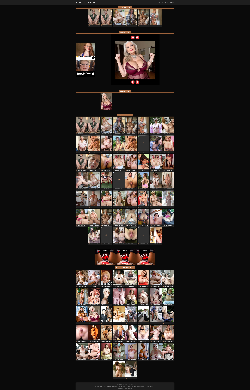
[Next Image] (137, 37)
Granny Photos (85, 2)
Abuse (119, 388)
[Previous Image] (133, 37)
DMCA (122, 388)
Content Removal (128, 388)
